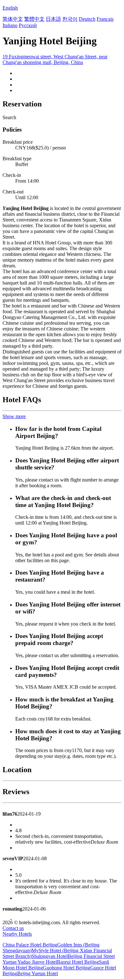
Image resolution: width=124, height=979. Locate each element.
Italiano (10, 25)
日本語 (53, 19)
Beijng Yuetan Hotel (37, 973)
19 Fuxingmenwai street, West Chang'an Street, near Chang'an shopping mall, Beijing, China (55, 59)
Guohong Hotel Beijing (66, 967)
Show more (14, 416)
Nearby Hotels (17, 934)
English (10, 8)
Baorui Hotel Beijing (78, 962)
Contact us (13, 928)
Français (105, 19)
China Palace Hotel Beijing (30, 944)
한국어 (70, 19)
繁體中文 (34, 19)
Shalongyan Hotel (49, 956)
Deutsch (87, 19)
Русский (28, 25)
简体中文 (13, 19)
